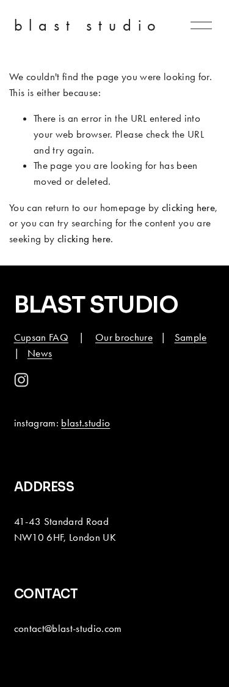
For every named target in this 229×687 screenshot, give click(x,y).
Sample (191, 337)
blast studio (88, 25)
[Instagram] (21, 380)
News (39, 353)
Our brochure (124, 337)
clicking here (188, 207)
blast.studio (85, 423)
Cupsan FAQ (41, 337)
